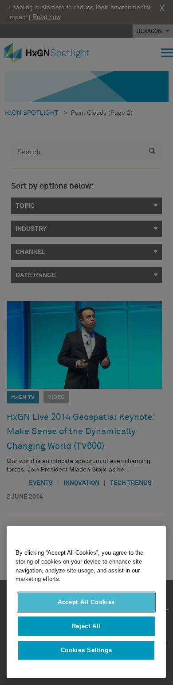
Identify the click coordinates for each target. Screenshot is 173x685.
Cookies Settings (86, 650)
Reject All (86, 626)
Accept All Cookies (86, 602)
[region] (86, 602)
